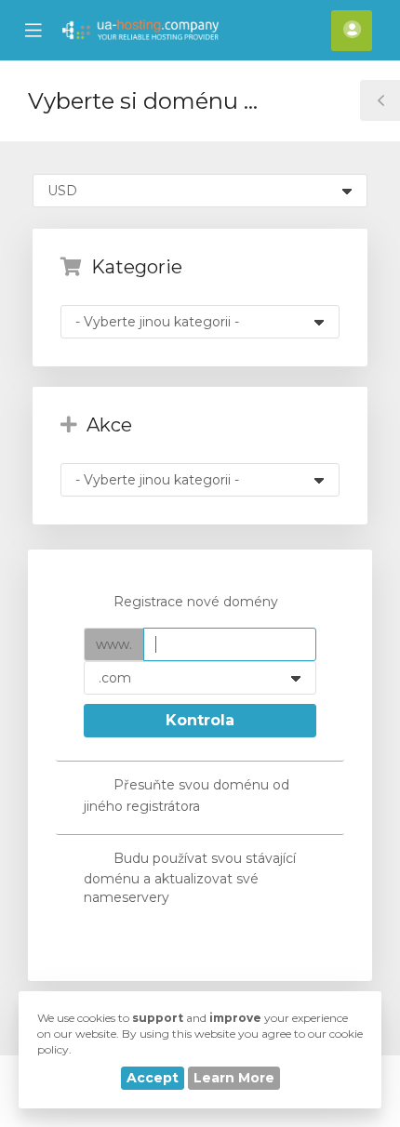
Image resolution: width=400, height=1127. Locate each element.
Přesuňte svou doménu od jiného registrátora (186, 795)
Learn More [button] (233, 1077)
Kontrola (200, 720)
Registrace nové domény (195, 601)
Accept (153, 1077)
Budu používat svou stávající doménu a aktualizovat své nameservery (190, 878)
